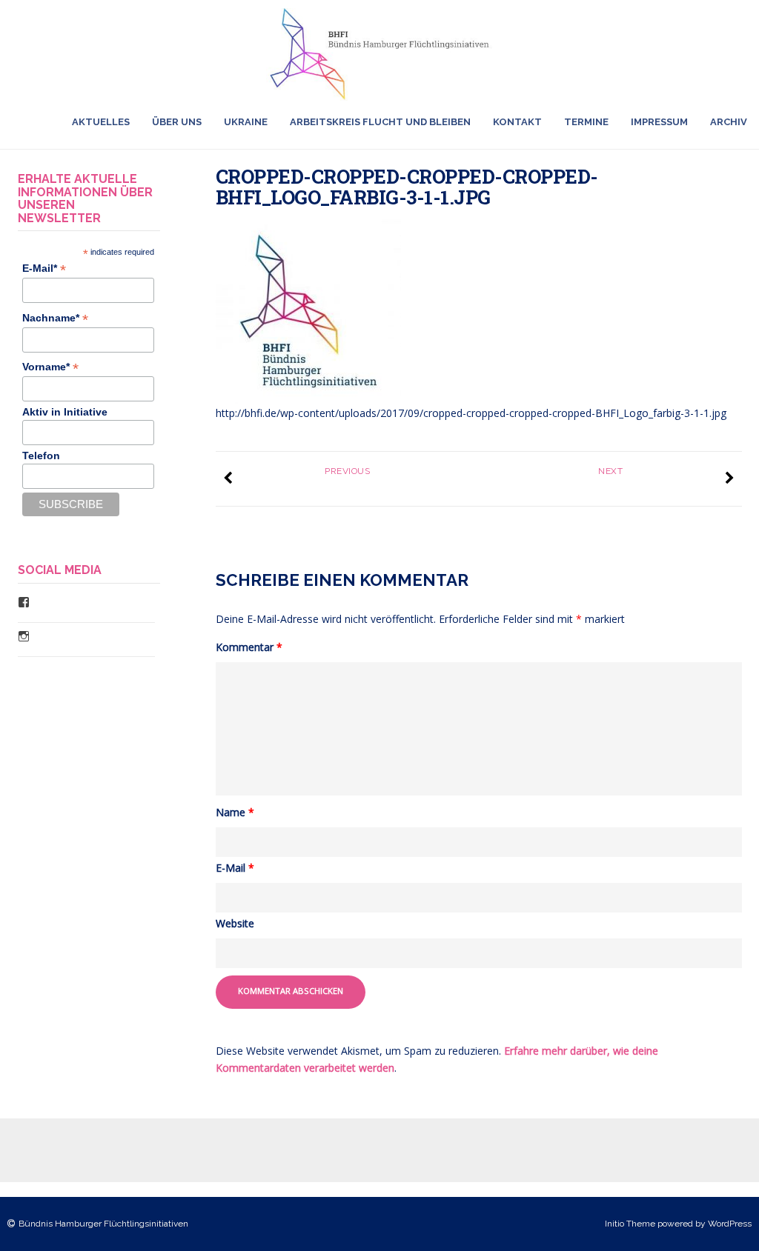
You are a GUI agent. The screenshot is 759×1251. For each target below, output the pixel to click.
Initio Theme (630, 1223)
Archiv (728, 121)
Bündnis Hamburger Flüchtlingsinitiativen (103, 1223)
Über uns (177, 121)
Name (235, 812)
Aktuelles (101, 121)
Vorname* (50, 367)
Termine (586, 121)
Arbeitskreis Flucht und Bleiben (380, 121)
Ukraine (246, 121)
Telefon (41, 455)
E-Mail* (44, 268)
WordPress (730, 1223)
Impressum (659, 121)
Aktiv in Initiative (64, 412)
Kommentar (249, 647)
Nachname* (55, 318)
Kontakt (517, 121)
